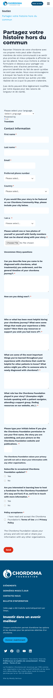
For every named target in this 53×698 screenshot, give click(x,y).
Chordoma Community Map (25, 202)
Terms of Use (27, 519)
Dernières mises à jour (15, 591)
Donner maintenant (15, 640)
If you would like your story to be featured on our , (25, 202)
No (9, 480)
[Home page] (12, 4)
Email (7, 160)
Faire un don (37, 3)
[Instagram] (18, 651)
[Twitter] (5, 651)
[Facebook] (11, 651)
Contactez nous (12, 596)
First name (9, 134)
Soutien (6, 11)
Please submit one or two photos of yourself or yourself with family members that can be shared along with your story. (25, 234)
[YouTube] (24, 651)
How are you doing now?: (17, 296)
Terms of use (15, 663)
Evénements (9, 586)
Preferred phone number (17, 173)
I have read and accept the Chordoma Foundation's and (27, 519)
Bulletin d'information (15, 601)
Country (8, 185)
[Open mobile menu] (48, 3)
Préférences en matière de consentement (20, 661)
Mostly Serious (15, 678)
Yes (9, 476)
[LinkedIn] (30, 651)
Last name (9, 147)
